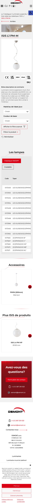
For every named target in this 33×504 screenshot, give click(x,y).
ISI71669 (8, 244)
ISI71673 (7, 247)
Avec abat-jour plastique (9, 16)
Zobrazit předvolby (16, 495)
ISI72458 (8, 208)
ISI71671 (7, 250)
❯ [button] (30, 287)
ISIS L (21, 16)
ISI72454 (8, 198)
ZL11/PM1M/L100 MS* (20, 244)
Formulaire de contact (16, 380)
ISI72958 (8, 213)
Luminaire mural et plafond (16, 460)
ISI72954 (8, 203)
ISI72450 (8, 188)
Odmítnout (16, 491)
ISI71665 (7, 238)
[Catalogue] (2, 6)
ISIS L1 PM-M (5, 18)
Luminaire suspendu (19, 14)
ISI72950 (8, 193)
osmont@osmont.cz (18, 392)
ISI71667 (7, 241)
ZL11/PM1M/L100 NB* (20, 247)
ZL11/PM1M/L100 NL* (19, 250)
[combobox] (16, 111)
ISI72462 (8, 228)
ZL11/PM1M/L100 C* (19, 241)
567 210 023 (18, 387)
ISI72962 (8, 234)
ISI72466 (8, 218)
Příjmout (16, 486)
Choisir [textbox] (7, 111)
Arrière (12, 21)
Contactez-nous (12, 430)
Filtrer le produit (9, 132)
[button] (30, 465)
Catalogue (7, 14)
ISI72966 (8, 223)
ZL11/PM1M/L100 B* (19, 238)
